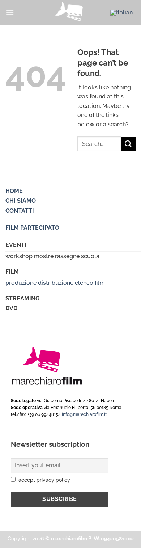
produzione (21, 282)
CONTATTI (19, 210)
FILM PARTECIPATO (32, 227)
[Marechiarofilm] (70, 12)
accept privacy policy (44, 480)
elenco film (90, 282)
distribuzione (55, 282)
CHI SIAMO (20, 200)
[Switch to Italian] (121, 13)
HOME (14, 190)
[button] (9, 12)
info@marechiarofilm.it (84, 414)
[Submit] (128, 144)
